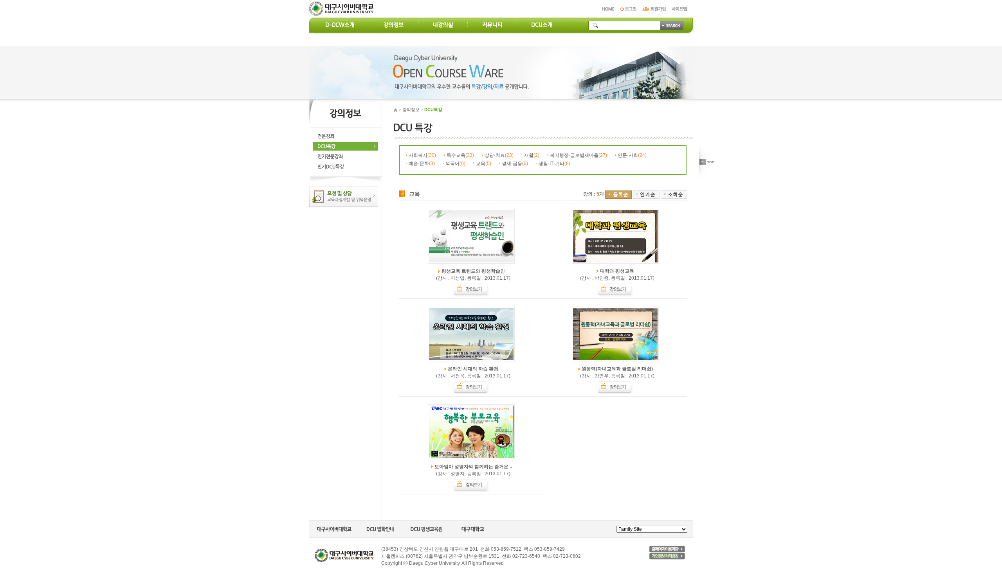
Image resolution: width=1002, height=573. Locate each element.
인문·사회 (632, 155)
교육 (483, 163)
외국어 (455, 163)
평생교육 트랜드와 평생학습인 (473, 271)
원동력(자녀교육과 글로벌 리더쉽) (617, 369)
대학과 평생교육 (617, 271)
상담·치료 (499, 155)
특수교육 (460, 155)
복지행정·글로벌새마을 (578, 155)
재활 (531, 155)
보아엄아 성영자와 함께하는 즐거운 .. (473, 466)
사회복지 (422, 155)
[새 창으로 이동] (667, 549)
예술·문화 (422, 163)
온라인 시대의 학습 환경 (473, 369)
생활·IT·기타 (554, 163)
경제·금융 (515, 163)
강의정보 (411, 109)
